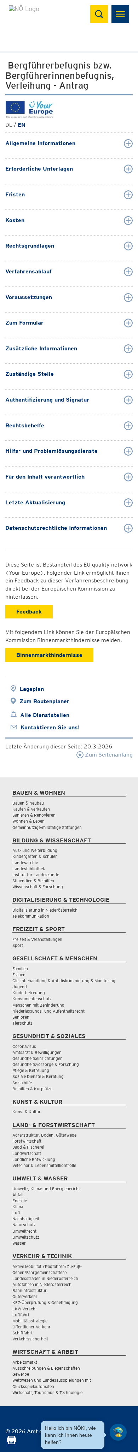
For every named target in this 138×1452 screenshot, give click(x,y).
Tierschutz (22, 1023)
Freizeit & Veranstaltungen (37, 939)
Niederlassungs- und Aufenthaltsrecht (48, 1011)
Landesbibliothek (28, 868)
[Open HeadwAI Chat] (118, 1432)
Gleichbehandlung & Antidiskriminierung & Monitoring (63, 980)
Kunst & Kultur (26, 1111)
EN (21, 125)
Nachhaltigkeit (25, 1218)
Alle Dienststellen (44, 715)
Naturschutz (24, 1224)
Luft (16, 1212)
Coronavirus (24, 1046)
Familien (20, 968)
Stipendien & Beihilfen (33, 880)
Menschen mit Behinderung (38, 1005)
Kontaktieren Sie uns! (50, 727)
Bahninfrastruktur (29, 1290)
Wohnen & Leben (28, 821)
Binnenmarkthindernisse (49, 655)
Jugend (19, 986)
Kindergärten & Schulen (35, 856)
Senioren (20, 1017)
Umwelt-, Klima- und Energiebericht (46, 1188)
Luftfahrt (20, 1314)
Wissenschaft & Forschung (37, 886)
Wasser (19, 1243)
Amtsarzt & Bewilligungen (37, 1052)
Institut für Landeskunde (35, 874)
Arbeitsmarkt (24, 1362)
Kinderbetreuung (28, 992)
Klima (17, 1206)
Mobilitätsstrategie (29, 1320)
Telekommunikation (30, 916)
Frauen (18, 974)
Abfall (17, 1194)
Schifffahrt (22, 1332)
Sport (17, 945)
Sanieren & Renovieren (34, 815)
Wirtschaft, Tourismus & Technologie (47, 1392)
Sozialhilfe (22, 1082)
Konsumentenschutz (32, 998)
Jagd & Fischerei (28, 1147)
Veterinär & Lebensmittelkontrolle (44, 1165)
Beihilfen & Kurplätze (32, 1088)
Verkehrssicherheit (30, 1338)
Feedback (29, 611)
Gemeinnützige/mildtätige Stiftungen (47, 827)
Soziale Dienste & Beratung (38, 1076)
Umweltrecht (24, 1231)
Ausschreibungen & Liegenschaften (46, 1368)
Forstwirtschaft (26, 1141)
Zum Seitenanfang (108, 754)
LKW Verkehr (24, 1308)
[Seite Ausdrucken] (11, 1442)
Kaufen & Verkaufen (31, 809)
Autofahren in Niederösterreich (41, 1284)
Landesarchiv (25, 862)
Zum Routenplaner (44, 701)
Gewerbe (20, 1374)
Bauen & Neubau (28, 803)
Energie (19, 1200)
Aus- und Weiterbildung (34, 850)
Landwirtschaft (26, 1153)
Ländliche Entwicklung (33, 1159)
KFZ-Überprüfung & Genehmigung (45, 1302)
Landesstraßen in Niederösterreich (45, 1278)
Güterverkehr (25, 1296)
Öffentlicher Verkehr (31, 1326)
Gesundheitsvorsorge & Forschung (45, 1064)
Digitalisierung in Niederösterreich (44, 910)
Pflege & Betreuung (30, 1070)
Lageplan (31, 689)
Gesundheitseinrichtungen (37, 1058)
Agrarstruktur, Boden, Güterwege (44, 1135)
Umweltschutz (25, 1237)
